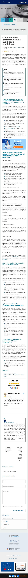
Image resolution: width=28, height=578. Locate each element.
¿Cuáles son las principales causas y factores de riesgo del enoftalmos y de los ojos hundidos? (14, 79)
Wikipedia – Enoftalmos (10, 373)
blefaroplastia (15, 256)
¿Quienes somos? (17, 555)
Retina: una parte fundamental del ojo (9, 449)
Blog (8, 2)
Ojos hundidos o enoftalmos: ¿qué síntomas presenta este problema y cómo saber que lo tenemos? (14, 74)
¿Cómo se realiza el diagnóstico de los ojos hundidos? (13, 84)
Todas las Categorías (9, 24)
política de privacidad (18, 506)
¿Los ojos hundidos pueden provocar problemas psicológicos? (12, 93)
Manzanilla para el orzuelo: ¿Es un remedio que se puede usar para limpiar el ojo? (19, 454)
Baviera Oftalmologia (8, 47)
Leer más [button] (6, 405)
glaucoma (4, 259)
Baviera (4, 521)
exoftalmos (10, 128)
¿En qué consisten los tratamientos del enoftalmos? (12, 88)
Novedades (5, 524)
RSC (4, 527)
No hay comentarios (18, 47)
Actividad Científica (7, 518)
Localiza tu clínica (13, 558)
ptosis (18, 126)
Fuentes (7, 94)
